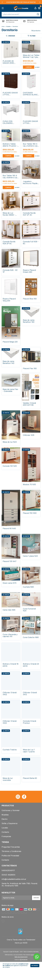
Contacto (5, 832)
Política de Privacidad (10, 856)
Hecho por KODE (21, 943)
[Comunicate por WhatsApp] (36, 956)
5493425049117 (8, 870)
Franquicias (6, 836)
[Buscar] (38, 14)
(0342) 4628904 (8, 875)
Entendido (34, 965)
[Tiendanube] (21, 960)
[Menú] (3, 8)
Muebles (8, 26)
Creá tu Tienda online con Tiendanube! (21, 940)
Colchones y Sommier (11, 810)
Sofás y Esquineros (9, 823)
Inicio (3, 26)
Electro (4, 819)
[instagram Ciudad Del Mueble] (18, 797)
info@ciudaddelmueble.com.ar (14, 879)
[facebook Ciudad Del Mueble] (24, 797)
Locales (5, 828)
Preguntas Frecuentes (11, 847)
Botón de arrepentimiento (21, 957)
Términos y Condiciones (11, 851)
